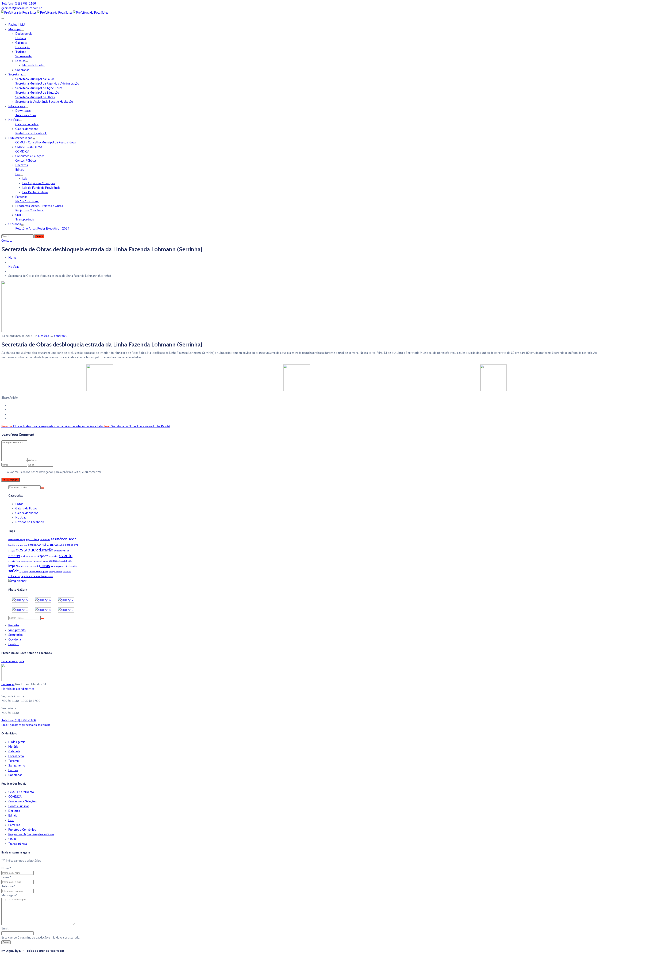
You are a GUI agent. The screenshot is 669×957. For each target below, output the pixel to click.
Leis (17, 174)
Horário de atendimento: (17, 689)
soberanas (14, 576)
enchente (25, 556)
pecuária (54, 566)
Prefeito (13, 625)
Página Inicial (16, 25)
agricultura (32, 539)
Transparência (24, 220)
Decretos (21, 165)
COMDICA (22, 152)
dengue (11, 551)
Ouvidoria (14, 224)
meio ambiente (26, 566)
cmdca (32, 544)
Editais (19, 170)
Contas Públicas (26, 161)
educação (44, 550)
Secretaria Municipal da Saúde (35, 79)
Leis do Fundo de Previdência (41, 188)
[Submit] (42, 488)
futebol (36, 561)
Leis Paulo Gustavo (35, 192)
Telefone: (18, 720)
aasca (10, 540)
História (20, 38)
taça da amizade (29, 576)
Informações (16, 106)
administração (19, 540)
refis (74, 566)
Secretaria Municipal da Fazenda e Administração (47, 84)
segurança (24, 572)
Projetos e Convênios (29, 210)
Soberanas (22, 70)
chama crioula (21, 545)
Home (12, 258)
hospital (63, 561)
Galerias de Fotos (27, 124)
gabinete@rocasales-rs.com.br (21, 8)
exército (11, 561)
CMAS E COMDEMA (28, 147)
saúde (13, 570)
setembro (67, 572)
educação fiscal (61, 550)
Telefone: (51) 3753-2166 (18, 4)
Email (5, 929)
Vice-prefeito (17, 630)
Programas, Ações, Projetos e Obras (39, 206)
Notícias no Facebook (29, 522)
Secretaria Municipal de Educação (37, 93)
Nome (6, 868)
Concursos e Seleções (29, 156)
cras (50, 544)
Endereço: (7, 684)
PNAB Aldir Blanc (27, 201)
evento (65, 555)
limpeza (13, 566)
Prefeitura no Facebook (31, 133)
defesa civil (71, 544)
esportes (54, 556)
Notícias (13, 120)
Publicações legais (20, 138)
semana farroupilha (38, 571)
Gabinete (21, 43)
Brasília (11, 545)
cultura (59, 544)
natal (37, 566)
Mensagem (9, 895)
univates (43, 576)
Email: (25, 725)
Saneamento (23, 56)
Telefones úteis (25, 115)
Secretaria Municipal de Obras (35, 97)
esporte (43, 556)
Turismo (20, 52)
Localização (22, 47)
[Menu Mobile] (2, 18)
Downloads (23, 111)
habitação (54, 560)
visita (50, 576)
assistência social (64, 539)
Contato (13, 644)
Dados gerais (23, 34)
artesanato (45, 539)
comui (41, 545)
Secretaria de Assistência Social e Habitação (44, 102)
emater (14, 555)
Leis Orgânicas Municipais (38, 183)
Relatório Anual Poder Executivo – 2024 (42, 229)
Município (14, 29)
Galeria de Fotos (26, 508)
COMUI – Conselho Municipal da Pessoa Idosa (45, 142)
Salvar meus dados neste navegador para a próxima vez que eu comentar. (54, 472)
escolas (33, 556)
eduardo (59, 336)
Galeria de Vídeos (26, 129)
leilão (69, 561)
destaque (26, 550)
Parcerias (21, 197)
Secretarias (15, 75)
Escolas (20, 61)
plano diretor (65, 566)
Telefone (8, 886)
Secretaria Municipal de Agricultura (38, 88)
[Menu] (22, 30)
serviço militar (55, 571)
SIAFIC (20, 215)
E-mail (6, 877)
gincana (44, 561)
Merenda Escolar (33, 65)
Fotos (19, 504)
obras (45, 565)
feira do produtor (24, 561)
